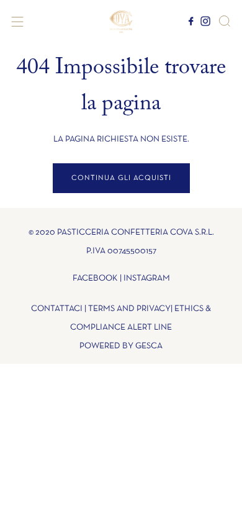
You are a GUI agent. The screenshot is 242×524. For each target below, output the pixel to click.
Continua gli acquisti (121, 178)
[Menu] (17, 22)
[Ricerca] (224, 21)
